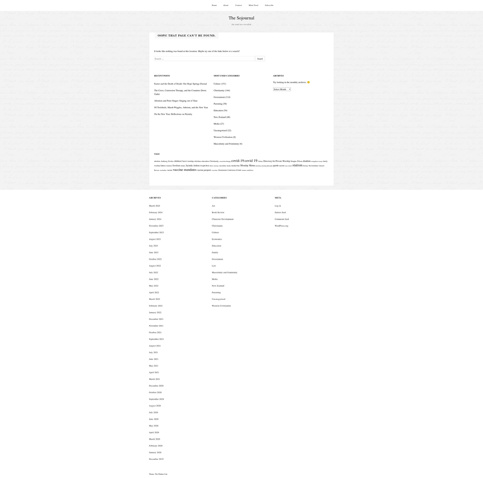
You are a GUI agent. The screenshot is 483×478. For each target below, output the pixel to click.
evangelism (314, 161)
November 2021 (156, 325)
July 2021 (153, 352)
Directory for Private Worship (276, 161)
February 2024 (156, 212)
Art (213, 205)
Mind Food (253, 5)
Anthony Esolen (167, 161)
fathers (163, 165)
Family (320, 161)
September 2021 (156, 339)
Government (219, 96)
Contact (238, 5)
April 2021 (154, 372)
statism (297, 165)
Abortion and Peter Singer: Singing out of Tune (175, 100)
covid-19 (237, 160)
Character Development (223, 219)
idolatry (183, 166)
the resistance (313, 165)
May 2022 (153, 285)
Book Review (218, 212)
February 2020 (156, 445)
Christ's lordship (188, 161)
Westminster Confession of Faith (229, 170)
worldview (250, 170)
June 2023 (153, 252)
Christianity (219, 90)
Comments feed (282, 219)
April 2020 (154, 432)
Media (216, 123)
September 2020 (156, 399)
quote (276, 165)
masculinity (222, 166)
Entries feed (280, 212)
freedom (176, 165)
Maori (211, 166)
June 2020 (153, 419)
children (177, 161)
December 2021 (156, 319)
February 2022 (156, 305)
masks (229, 166)
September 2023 (156, 232)
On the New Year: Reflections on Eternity (173, 113)
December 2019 (156, 459)
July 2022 (153, 272)
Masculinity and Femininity (226, 143)
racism (281, 165)
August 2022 (155, 265)
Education (218, 110)
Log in (278, 205)
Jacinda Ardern (193, 165)
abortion (157, 161)
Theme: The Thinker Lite (158, 474)
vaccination (163, 170)
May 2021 (153, 365)
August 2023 (155, 239)
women (244, 170)
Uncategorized (220, 130)
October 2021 (155, 332)
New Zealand (220, 116)
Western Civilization (223, 136)
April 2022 (154, 292)
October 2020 (155, 392)
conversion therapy (225, 161)
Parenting (218, 103)
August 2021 (155, 345)
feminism (169, 166)
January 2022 (155, 312)
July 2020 (153, 412)
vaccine (169, 170)
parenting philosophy (266, 166)
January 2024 (155, 219)
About (226, 5)
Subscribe (269, 5)
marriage (216, 166)
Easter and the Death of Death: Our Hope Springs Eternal (180, 83)
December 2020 (156, 385)
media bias (235, 165)
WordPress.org (281, 225)
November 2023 (156, 225)
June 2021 (153, 359)
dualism (307, 160)
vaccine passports (204, 170)
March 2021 (154, 379)
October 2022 (155, 259)
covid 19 (251, 160)
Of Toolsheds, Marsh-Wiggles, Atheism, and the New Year (181, 107)
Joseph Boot (204, 165)
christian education (201, 161)
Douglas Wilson (296, 161)
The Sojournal (241, 18)
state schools (288, 166)
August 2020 (155, 405)
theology (305, 166)
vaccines (215, 170)
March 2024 (154, 205)
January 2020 (155, 452)
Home (214, 5)
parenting (258, 166)
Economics (217, 239)
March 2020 (154, 439)
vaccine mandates (184, 169)
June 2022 (153, 279)
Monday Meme (247, 165)
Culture (217, 83)
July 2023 (153, 245)
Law (214, 265)
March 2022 (154, 299)
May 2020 (153, 425)
